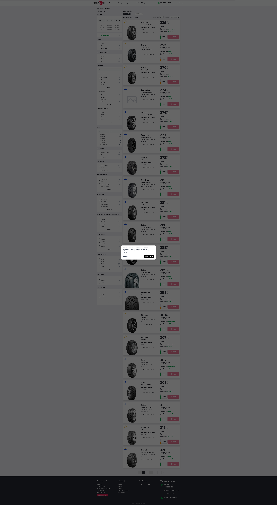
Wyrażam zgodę (149, 256)
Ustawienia (125, 256)
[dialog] (138, 253)
